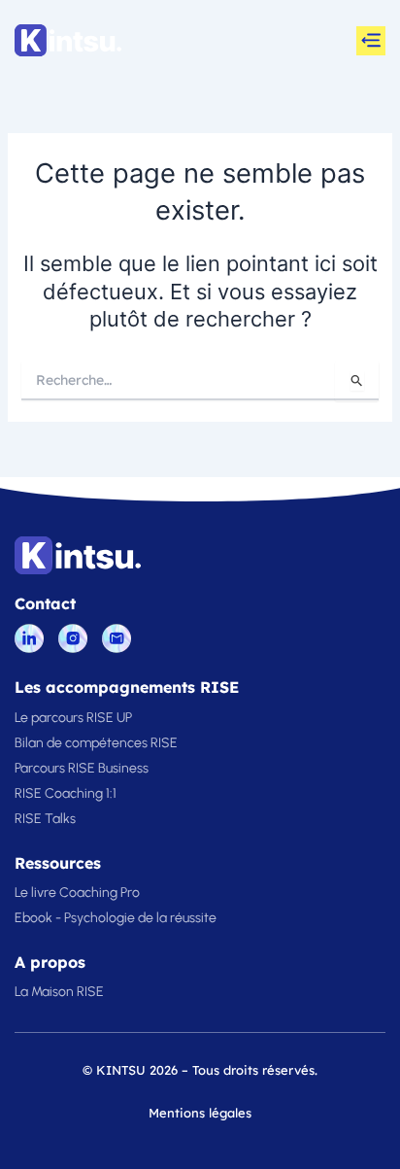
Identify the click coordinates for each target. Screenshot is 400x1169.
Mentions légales (200, 1112)
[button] (370, 40)
